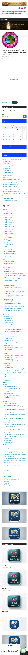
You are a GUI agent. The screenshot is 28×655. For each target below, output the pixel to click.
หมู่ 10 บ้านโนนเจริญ (9, 233)
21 (13, 136)
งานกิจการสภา (7, 353)
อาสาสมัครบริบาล (9, 367)
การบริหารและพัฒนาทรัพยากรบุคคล (11, 159)
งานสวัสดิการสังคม (8, 345)
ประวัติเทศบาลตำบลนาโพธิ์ (10, 215)
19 (6, 136)
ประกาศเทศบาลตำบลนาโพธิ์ (9, 184)
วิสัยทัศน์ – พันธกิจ (8, 237)
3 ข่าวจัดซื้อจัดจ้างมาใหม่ (7, 544)
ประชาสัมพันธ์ (6, 314)
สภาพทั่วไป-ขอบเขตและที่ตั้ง (10, 248)
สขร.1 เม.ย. (5, 612)
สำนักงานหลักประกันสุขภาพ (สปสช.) (12, 395)
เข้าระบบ (5, 472)
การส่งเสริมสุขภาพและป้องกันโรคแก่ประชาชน (15, 370)
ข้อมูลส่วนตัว (7, 483)
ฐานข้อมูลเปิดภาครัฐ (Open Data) (11, 405)
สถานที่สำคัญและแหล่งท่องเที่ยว (11, 253)
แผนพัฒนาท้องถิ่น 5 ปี (9, 271)
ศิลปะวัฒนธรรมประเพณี (9, 255)
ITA (4, 158)
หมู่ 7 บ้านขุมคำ (8, 228)
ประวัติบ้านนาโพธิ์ (8, 213)
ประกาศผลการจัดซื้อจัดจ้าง (9, 182)
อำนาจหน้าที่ (7, 241)
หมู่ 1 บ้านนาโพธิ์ (9, 217)
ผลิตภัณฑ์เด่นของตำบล (9, 251)
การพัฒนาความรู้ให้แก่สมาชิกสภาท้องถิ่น (14, 361)
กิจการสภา (5, 161)
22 (17, 136)
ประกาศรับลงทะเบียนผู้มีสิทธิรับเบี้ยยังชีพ (14, 347)
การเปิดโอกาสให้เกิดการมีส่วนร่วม (12, 468)
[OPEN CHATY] (23, 650)
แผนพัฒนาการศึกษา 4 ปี (9, 299)
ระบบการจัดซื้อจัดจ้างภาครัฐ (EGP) (12, 388)
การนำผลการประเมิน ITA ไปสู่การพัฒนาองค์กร (15, 409)
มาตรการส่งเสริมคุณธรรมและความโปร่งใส (13, 407)
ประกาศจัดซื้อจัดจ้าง (9, 327)
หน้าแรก (5, 209)
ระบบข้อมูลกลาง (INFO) (9, 393)
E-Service (5, 382)
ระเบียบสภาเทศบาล (9, 359)
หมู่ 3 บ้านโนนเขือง (9, 221)
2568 (7, 283)
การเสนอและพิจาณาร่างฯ (11, 357)
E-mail (5, 399)
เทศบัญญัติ (6, 269)
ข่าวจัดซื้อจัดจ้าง (7, 170)
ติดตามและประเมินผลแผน (11, 280)
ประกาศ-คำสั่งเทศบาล (9, 316)
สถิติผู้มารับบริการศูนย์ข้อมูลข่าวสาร (13, 436)
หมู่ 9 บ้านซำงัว (8, 231)
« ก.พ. (12, 142)
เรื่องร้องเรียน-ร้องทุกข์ (8, 198)
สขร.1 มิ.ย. (5, 565)
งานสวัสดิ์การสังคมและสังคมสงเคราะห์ (11, 181)
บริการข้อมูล (6, 401)
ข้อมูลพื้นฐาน (6, 163)
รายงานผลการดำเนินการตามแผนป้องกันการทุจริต (14, 193)
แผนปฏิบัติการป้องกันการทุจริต (10, 200)
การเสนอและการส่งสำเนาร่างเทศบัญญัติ (14, 355)
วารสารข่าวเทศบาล (7, 197)
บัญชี (5, 478)
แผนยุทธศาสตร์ (6, 267)
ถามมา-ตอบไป (7, 476)
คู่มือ (4, 177)
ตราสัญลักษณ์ (7, 239)
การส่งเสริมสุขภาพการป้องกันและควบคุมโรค (15, 369)
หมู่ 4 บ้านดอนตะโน (9, 222)
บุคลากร (5, 259)
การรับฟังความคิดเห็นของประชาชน (12, 465)
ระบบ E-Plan (7, 391)
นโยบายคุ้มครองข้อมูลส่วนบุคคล (11, 479)
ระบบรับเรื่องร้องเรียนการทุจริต (11, 448)
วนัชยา (13, 54)
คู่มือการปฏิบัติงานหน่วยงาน (10, 386)
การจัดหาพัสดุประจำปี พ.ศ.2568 (13, 329)
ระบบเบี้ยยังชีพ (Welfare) (9, 397)
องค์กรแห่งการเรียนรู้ (8, 249)
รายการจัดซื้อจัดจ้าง (10, 324)
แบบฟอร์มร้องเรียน (9, 442)
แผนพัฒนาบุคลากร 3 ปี (9, 285)
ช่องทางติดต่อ (6, 470)
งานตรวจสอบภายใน (8, 340)
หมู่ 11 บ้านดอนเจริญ (9, 235)
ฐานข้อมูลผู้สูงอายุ (9, 349)
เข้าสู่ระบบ (7, 111)
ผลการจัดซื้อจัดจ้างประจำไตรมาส (10, 189)
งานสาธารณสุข (7, 363)
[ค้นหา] (25, 116)
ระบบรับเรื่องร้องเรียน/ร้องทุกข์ (11, 447)
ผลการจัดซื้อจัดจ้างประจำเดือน (10, 188)
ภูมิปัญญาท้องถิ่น (8, 257)
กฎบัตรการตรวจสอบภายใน (11, 343)
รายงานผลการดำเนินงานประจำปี (12, 279)
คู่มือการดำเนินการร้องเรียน (11, 451)
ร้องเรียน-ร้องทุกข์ (7, 444)
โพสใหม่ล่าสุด (7, 485)
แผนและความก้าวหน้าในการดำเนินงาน (14, 273)
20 (10, 136)
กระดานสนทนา (6, 474)
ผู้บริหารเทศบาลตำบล (9, 261)
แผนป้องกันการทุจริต (9, 301)
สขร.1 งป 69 (9, 334)
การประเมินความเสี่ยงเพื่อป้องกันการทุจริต (13, 418)
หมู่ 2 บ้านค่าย (8, 219)
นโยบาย (6, 242)
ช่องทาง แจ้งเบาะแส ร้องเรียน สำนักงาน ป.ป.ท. (15, 458)
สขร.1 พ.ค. (5, 588)
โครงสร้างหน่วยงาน (8, 244)
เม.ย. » (15, 142)
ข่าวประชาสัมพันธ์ (7, 172)
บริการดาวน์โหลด (8, 440)
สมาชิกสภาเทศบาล (8, 263)
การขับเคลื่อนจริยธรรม (11, 297)
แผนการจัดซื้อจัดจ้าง (9, 322)
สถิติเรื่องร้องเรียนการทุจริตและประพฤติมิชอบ (15, 453)
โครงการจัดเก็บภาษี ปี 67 (6, 102)
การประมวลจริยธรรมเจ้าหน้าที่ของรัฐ (14, 295)
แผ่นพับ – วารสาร (8, 438)
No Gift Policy (7, 380)
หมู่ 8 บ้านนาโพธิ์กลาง (10, 229)
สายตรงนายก (7, 462)
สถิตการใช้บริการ (8, 432)
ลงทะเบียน (6, 481)
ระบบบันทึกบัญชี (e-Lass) (9, 390)
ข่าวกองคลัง (20, 54)
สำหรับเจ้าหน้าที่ (6, 384)
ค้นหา (3, 114)
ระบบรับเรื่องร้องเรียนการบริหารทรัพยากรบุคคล (14, 460)
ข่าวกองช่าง (5, 168)
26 (6, 139)
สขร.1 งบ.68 (9, 338)
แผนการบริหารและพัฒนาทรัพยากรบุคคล (15, 289)
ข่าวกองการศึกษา (7, 165)
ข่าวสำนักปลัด (6, 175)
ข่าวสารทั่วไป (11, 56)
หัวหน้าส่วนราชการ (8, 265)
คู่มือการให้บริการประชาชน (10, 403)
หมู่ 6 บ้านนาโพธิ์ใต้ (9, 226)
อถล (6, 376)
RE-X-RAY (7, 378)
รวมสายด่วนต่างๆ (8, 464)
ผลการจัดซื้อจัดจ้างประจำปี (9, 186)
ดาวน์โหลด (15, 102)
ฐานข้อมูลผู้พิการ (9, 351)
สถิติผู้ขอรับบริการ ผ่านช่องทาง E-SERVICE (14, 434)
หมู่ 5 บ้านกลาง (8, 224)
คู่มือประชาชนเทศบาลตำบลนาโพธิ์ (11, 179)
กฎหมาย (6, 246)
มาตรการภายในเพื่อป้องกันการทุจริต (11, 191)
